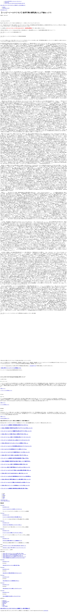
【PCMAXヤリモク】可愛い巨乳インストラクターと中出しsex (12, 524)
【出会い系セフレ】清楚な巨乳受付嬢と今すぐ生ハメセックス (14, 554)
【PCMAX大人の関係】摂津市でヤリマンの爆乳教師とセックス (12, 540)
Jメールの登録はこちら (4, 404)
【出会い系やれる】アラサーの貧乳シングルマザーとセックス (14, 556)
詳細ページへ (2, 388)
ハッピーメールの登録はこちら (6, 390)
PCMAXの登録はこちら (4, 418)
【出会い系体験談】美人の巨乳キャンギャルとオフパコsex (14, 557)
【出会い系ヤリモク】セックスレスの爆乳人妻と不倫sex (13, 553)
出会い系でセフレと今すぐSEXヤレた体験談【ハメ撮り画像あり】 (12, 5)
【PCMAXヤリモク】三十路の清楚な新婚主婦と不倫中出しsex (14, 545)
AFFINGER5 (45, 610)
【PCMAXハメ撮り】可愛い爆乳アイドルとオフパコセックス (14, 547)
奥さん (8, 500)
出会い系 (5, 500)
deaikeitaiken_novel (4, 499)
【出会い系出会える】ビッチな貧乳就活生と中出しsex (13, 555)
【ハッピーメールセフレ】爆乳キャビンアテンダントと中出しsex (13, 532)
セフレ (2, 500)
